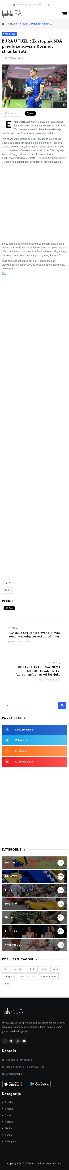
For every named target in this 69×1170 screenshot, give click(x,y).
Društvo (9, 1109)
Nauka (8, 1128)
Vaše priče (9, 34)
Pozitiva (9, 1122)
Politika (9, 1102)
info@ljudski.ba (14, 1074)
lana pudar (9, 976)
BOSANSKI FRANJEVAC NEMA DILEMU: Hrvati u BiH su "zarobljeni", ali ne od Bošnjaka (38, 671)
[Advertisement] (34, 206)
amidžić (19, 969)
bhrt (6, 969)
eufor (56, 969)
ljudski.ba (33, 1163)
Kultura (9, 1135)
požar (44, 969)
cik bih (32, 969)
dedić (7, 590)
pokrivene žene (48, 976)
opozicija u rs (27, 976)
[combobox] (19, 705)
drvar (7, 983)
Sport (8, 1115)
